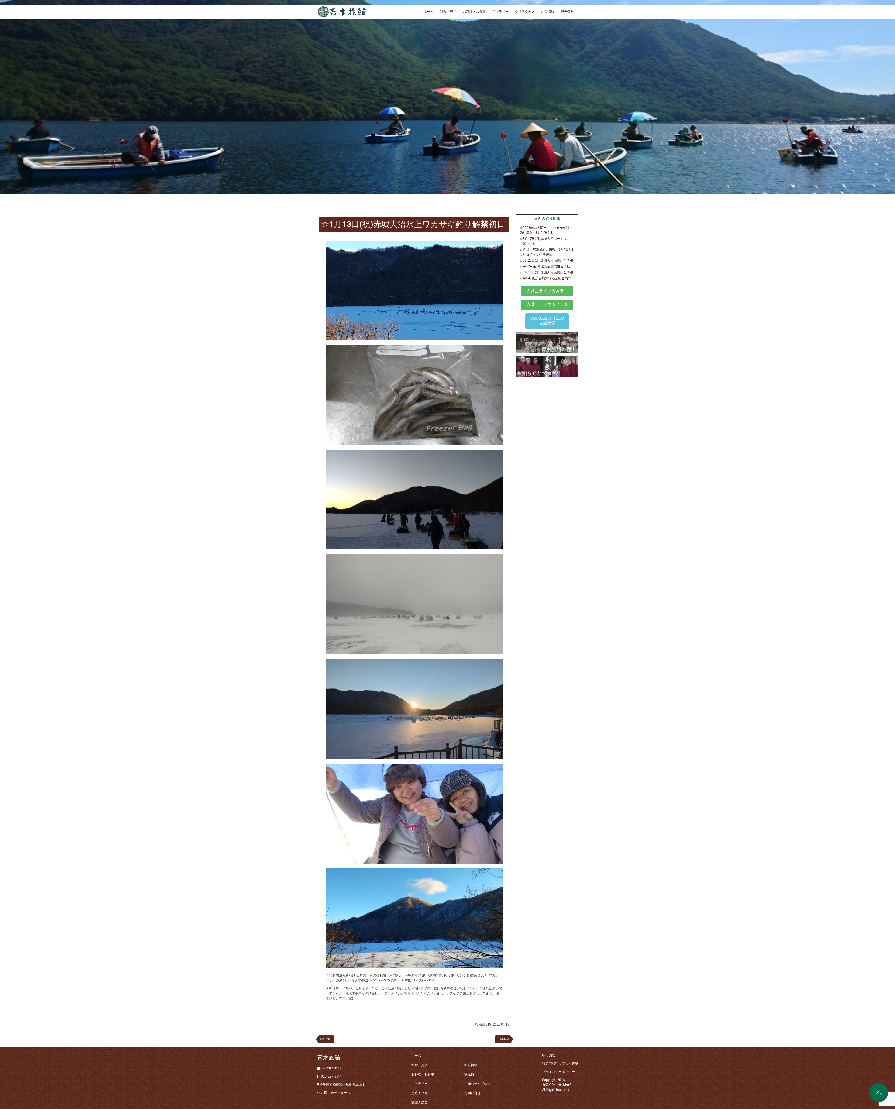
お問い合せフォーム (335, 1093)
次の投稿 (505, 1039)
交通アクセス (525, 12)
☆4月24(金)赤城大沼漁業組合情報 (545, 266)
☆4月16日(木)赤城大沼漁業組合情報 (546, 272)
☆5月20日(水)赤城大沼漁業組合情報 (546, 260)
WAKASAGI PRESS (547, 321)
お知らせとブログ (477, 1083)
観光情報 (567, 12)
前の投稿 (325, 1038)
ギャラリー (500, 12)
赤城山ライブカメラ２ (547, 304)
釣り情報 (547, 12)
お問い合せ (472, 1093)
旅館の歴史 (419, 1102)
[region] (447, 97)
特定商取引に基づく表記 (560, 1063)
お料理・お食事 (474, 12)
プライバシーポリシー (558, 1072)
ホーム (429, 12)
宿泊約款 (548, 1055)
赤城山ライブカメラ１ (547, 291)
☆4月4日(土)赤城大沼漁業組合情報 (545, 278)
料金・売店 (448, 12)
